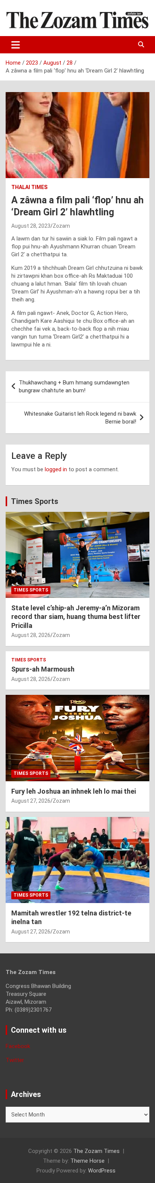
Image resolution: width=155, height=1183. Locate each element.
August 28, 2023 (30, 226)
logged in (56, 469)
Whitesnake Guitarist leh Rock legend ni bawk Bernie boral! (80, 417)
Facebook (18, 1046)
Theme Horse (87, 1160)
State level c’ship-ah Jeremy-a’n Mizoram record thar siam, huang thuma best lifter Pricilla (75, 616)
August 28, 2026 (30, 635)
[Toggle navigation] (16, 44)
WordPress (101, 1170)
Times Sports (34, 501)
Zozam (61, 226)
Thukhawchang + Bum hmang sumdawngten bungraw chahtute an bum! (74, 386)
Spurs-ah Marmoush (42, 669)
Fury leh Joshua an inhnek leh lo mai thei (73, 791)
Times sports (31, 590)
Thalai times (29, 187)
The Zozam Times (96, 1151)
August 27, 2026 (30, 801)
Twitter (15, 1060)
